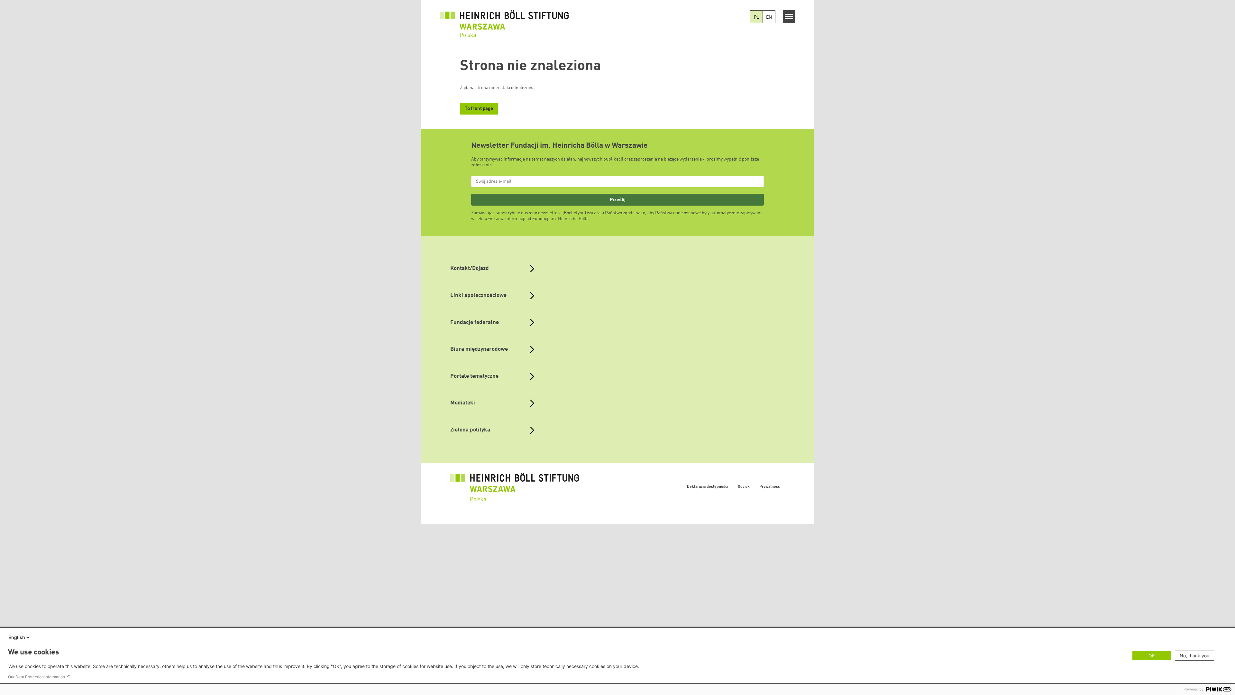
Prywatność (769, 487)
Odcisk (744, 487)
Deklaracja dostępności (707, 487)
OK (1151, 655)
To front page (479, 109)
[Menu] (789, 16)
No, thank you (1194, 655)
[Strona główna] (504, 20)
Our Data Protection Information (36, 676)
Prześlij (618, 199)
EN (769, 17)
